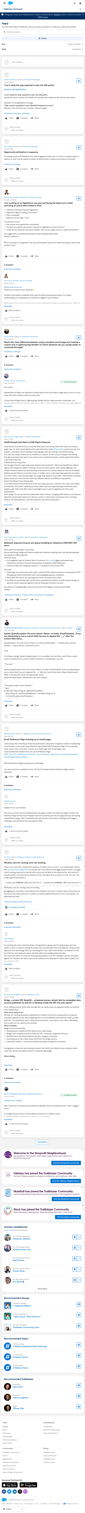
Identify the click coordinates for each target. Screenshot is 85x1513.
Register (57, 14)
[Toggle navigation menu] (80, 9)
